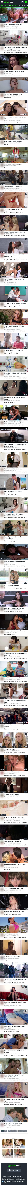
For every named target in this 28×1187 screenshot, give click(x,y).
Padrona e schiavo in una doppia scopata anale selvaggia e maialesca (15, 48)
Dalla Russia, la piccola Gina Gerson (13, 890)
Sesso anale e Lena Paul (10, 470)
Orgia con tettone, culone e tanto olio (14, 232)
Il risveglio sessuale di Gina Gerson (13, 888)
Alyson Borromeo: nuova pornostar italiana (13, 656)
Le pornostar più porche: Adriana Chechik (13, 329)
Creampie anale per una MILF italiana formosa (14, 1051)
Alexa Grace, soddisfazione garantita (13, 1102)
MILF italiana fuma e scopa (11, 585)
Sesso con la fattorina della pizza (13, 164)
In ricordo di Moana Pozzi (10, 773)
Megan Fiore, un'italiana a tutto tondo (13, 376)
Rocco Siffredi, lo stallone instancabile (13, 188)
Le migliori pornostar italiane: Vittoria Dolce (13, 913)
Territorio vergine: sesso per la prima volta (13, 352)
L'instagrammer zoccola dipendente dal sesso (15, 1003)
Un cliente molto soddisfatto (12, 957)
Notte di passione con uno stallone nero (15, 631)
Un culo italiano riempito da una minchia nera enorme (15, 374)
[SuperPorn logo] (5, 2)
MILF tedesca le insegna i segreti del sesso (14, 1100)
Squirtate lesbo (8, 211)
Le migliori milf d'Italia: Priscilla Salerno (13, 843)
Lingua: (14, 1170)
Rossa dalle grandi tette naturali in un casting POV (14, 1027)
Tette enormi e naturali (10, 282)
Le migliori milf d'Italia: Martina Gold (13, 587)
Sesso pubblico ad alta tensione (13, 141)
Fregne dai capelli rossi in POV (12, 1029)
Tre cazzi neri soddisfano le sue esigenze (15, 979)
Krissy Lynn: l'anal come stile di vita (13, 540)
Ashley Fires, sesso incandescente (13, 679)
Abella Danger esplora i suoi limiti (13, 24)
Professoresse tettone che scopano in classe (13, 305)
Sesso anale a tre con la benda (12, 841)
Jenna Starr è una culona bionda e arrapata (13, 820)
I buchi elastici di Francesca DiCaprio (13, 120)
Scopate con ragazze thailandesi (12, 609)
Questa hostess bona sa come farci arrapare (14, 725)
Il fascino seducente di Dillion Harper (13, 796)
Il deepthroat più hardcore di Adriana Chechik (14, 327)
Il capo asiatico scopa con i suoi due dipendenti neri (14, 255)
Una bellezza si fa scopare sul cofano (14, 71)
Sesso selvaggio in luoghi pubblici (12, 142)
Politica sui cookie (11, 1179)
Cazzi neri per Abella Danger (11, 26)
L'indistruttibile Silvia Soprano (12, 981)
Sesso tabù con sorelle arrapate (12, 400)
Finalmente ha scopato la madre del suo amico (15, 701)
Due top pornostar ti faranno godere (14, 422)
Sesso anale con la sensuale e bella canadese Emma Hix (13, 1076)
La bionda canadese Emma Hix (12, 1078)
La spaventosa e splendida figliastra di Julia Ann (14, 562)
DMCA (24, 1179)
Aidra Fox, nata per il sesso (11, 632)
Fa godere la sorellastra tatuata (13, 94)
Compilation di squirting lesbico (13, 209)
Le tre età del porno (9, 749)
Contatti (4, 1178)
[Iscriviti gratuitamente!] (26, 2)
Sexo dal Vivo (5, 5)
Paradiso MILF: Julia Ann (10, 564)
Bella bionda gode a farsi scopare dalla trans (14, 865)
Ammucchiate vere (9, 233)
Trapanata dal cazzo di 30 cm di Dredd (13, 935)
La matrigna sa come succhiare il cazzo (15, 678)
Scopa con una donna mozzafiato (13, 1124)
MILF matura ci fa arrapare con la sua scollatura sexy (14, 280)
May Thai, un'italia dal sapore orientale (13, 258)
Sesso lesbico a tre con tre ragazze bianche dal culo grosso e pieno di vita (14, 818)
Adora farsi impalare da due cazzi (13, 491)
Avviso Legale (17, 1178)
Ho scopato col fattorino (10, 165)
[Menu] (2, 2)
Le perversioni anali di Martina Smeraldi (13, 515)
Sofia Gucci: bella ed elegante (12, 447)
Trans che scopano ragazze (11, 867)
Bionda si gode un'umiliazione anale (14, 911)
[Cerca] (22, 2)
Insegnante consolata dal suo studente (15, 303)
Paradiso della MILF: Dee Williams (12, 750)
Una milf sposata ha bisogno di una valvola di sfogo (13, 537)
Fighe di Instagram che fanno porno (13, 1005)
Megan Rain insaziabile (10, 493)
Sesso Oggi (14, 5)
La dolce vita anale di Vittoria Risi (12, 1054)
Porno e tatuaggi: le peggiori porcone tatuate (13, 95)
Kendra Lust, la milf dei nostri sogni (13, 703)
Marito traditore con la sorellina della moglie (14, 398)
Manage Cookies (19, 1179)
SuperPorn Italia (23, 5)
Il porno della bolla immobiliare (12, 958)
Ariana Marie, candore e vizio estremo (13, 1125)
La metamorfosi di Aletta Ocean (12, 728)
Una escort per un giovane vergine (13, 350)
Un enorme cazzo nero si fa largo (13, 469)
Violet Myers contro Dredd (11, 934)
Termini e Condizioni (10, 1178)
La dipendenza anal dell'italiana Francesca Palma (13, 50)
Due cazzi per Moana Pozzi (11, 772)
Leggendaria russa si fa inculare (13, 187)
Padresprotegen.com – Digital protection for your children (14, 1182)
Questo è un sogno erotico (11, 794)
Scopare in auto (8, 73)
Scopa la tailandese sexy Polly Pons (14, 608)
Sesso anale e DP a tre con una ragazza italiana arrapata (15, 445)
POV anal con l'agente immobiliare (13, 514)
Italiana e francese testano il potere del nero (15, 117)
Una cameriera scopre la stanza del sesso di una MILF (15, 654)
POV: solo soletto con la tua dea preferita (13, 423)
